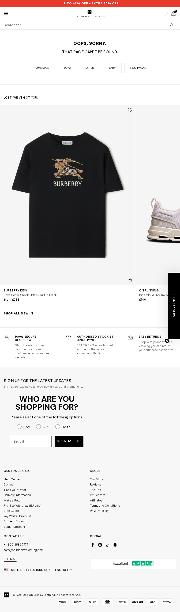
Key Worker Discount (17, 516)
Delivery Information (17, 495)
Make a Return (13, 500)
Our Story (96, 479)
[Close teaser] (167, 340)
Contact (9, 484)
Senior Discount (14, 526)
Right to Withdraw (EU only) (22, 505)
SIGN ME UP (69, 441)
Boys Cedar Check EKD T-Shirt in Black (30, 295)
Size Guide (11, 511)
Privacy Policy (99, 511)
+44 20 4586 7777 (16, 544)
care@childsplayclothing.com (24, 550)
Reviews (95, 484)
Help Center (12, 479)
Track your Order (15, 490)
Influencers (97, 495)
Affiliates (96, 500)
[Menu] (6, 14)
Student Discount (15, 521)
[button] (174, 306)
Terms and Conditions (105, 505)
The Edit (95, 490)
